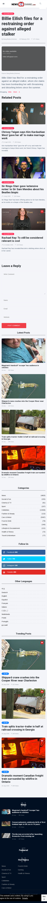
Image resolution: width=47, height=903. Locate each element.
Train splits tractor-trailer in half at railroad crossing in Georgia (22, 728)
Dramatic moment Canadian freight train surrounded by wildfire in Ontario (22, 778)
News (4, 495)
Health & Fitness (8, 532)
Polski (4, 618)
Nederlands (6, 614)
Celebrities (5, 510)
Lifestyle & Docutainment (11, 528)
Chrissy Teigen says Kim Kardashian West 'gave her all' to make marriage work (23, 135)
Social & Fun (6, 499)
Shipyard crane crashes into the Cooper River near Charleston (20, 679)
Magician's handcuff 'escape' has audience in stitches (25, 811)
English (4, 596)
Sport (4, 506)
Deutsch (5, 592)
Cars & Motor (6, 517)
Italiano (4, 607)
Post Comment (14, 325)
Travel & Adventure (8, 535)
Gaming (4, 524)
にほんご (5, 610)
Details (25, 898)
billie (9, 92)
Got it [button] (44, 898)
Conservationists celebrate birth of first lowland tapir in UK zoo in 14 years (28, 823)
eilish (15, 92)
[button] (39, 898)
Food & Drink (6, 521)
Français (5, 603)
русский (5, 625)
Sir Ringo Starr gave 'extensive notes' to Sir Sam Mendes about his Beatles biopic (23, 189)
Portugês (5, 621)
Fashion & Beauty (8, 514)
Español (5, 600)
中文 (3, 589)
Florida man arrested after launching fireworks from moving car (27, 835)
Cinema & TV (6, 503)
